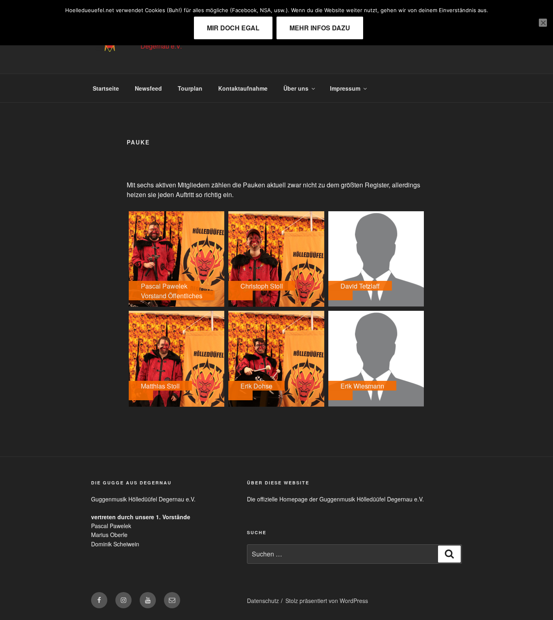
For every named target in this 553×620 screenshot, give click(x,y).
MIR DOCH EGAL (233, 27)
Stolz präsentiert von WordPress (326, 601)
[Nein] (543, 23)
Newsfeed (148, 88)
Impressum (345, 88)
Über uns (295, 88)
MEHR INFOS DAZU (319, 27)
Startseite (106, 88)
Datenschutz (263, 601)
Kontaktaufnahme (243, 88)
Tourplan (190, 88)
